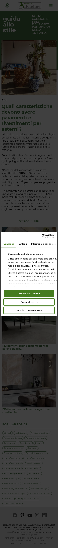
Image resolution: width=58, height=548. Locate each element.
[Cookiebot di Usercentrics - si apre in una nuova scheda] (42, 236)
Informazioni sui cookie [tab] (43, 243)
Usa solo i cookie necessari (29, 310)
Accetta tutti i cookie (29, 293)
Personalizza (27, 302)
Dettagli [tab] (23, 243)
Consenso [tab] (8, 243)
